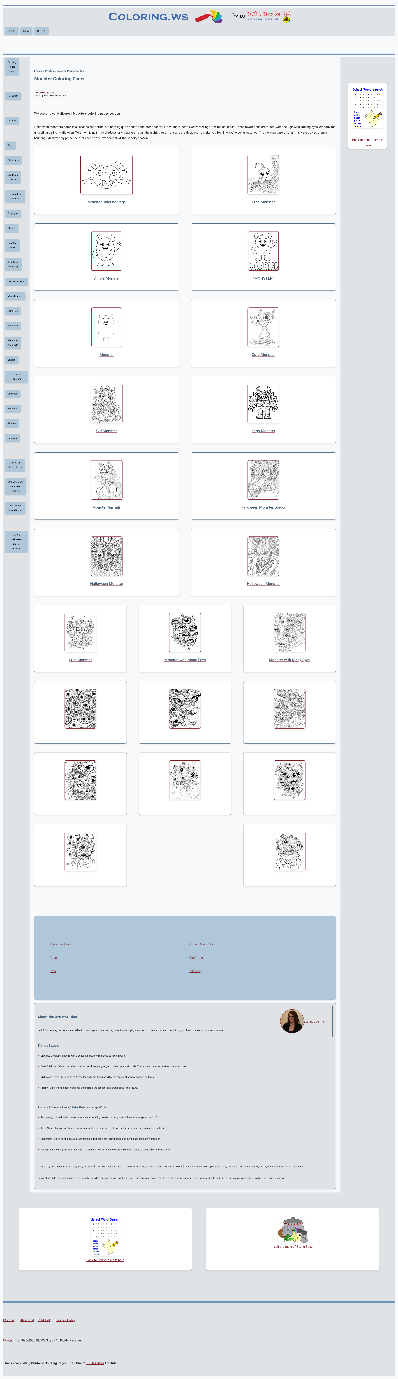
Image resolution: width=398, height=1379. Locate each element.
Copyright (9, 1340)
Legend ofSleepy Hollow (15, 465)
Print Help (44, 1320)
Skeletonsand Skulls (13, 342)
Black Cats (13, 160)
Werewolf (13, 408)
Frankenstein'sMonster (15, 196)
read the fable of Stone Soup (293, 1247)
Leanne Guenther (315, 1021)
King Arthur (196, 958)
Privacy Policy (65, 1320)
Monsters (13, 311)
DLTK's (41, 31)
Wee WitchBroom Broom (15, 508)
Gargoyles (13, 213)
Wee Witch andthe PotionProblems (15, 486)
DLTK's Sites (95, 1363)
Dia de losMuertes (13, 177)
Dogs (53, 958)
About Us (26, 1320)
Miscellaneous (15, 296)
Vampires (12, 393)
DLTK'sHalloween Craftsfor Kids (16, 542)
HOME (12, 31)
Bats (10, 145)
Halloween (13, 96)
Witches (12, 423)
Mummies (13, 325)
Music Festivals (60, 944)
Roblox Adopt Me (201, 944)
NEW (26, 31)
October (12, 120)
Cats (53, 971)
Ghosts (11, 228)
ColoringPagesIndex (12, 67)
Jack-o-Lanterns (16, 281)
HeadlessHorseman (13, 264)
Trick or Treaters (16, 376)
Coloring (9, 1320)
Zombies (12, 438)
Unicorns (195, 971)
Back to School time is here (367, 142)
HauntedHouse (12, 245)
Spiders (11, 360)
